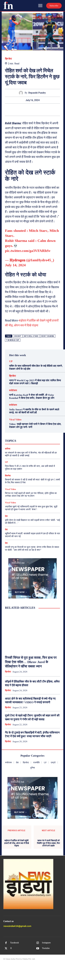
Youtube (46, 948)
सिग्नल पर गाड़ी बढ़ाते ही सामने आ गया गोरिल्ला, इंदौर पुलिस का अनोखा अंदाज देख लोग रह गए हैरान (31, 494)
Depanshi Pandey (37, 92)
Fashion (23, 431)
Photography (16, 434)
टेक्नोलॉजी (16, 440)
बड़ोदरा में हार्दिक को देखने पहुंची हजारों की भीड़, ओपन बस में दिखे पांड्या (16, 843)
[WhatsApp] (40, 109)
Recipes (30, 434)
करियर (39, 437)
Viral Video (15, 419)
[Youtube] (37, 948)
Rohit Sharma (47, 336)
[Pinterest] (32, 109)
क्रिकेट (8, 59)
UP (10, 361)
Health (34, 431)
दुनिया (27, 440)
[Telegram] (47, 109)
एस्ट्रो (29, 437)
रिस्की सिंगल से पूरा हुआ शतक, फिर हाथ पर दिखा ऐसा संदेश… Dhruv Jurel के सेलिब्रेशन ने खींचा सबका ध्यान (31, 662)
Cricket (18, 336)
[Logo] (8, 5)
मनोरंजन (13, 390)
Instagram (46, 943)
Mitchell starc (31, 336)
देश (36, 440)
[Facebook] (17, 109)
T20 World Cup (12, 340)
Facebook (14, 943)
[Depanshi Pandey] (22, 93)
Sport (41, 434)
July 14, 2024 (15, 265)
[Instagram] (37, 943)
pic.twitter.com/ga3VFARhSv (27, 251)
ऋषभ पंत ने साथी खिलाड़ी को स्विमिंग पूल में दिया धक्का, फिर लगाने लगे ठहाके (48, 843)
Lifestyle (46, 431)
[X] (25, 109)
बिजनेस (45, 440)
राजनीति (42, 443)
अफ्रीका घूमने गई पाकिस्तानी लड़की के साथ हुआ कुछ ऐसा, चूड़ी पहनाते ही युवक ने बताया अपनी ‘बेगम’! (31, 508)
